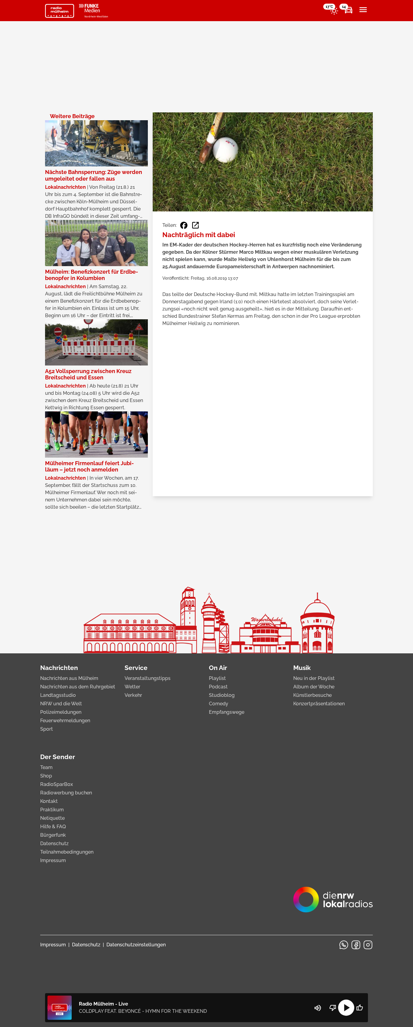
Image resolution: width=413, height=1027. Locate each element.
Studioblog (222, 695)
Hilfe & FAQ (53, 826)
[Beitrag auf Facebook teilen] (183, 225)
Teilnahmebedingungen (66, 852)
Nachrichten (59, 667)
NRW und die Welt (61, 704)
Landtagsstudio (58, 695)
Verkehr (133, 695)
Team (46, 767)
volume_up (318, 1008)
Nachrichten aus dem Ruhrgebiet (77, 687)
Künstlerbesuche (312, 695)
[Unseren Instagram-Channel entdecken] (368, 945)
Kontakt (49, 801)
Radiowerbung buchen (66, 793)
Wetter (132, 687)
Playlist (217, 678)
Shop (46, 776)
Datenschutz (54, 843)
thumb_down (333, 1007)
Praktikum (52, 810)
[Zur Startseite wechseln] (59, 10)
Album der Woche (313, 687)
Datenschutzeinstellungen (136, 945)
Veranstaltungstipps (148, 678)
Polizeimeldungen (60, 712)
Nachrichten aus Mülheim (69, 678)
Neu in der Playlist (314, 678)
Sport (46, 729)
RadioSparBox (56, 784)
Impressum (53, 860)
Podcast (218, 687)
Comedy (218, 704)
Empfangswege (226, 712)
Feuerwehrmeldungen (65, 720)
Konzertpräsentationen (319, 704)
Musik (302, 667)
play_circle (346, 1007)
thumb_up (359, 1007)
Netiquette (52, 818)
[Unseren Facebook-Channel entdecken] (356, 945)
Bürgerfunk (53, 835)
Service (136, 667)
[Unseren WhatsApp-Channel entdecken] (344, 945)
